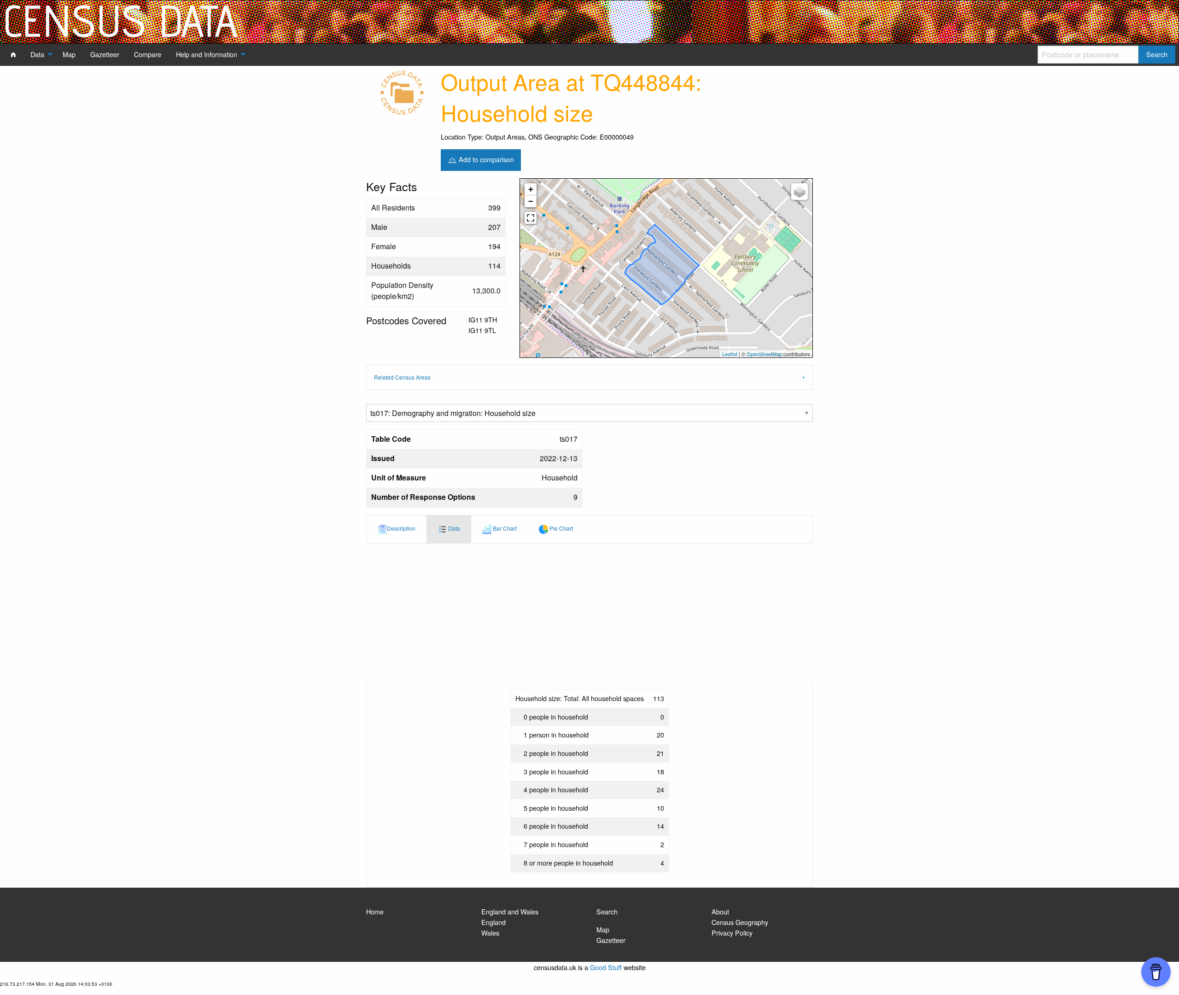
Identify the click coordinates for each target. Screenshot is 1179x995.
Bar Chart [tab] (504, 528)
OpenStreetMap (764, 353)
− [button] (530, 201)
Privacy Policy (732, 932)
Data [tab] (453, 528)
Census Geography (740, 922)
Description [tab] (401, 528)
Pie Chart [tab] (560, 528)
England (493, 922)
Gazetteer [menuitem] (104, 54)
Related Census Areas (402, 377)
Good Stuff (606, 967)
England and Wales (509, 911)
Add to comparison (485, 159)
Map (602, 929)
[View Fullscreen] (531, 218)
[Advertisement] (589, 612)
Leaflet (729, 353)
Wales (490, 932)
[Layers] (799, 191)
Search (607, 911)
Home (375, 911)
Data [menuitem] (37, 54)
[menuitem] (13, 54)
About (720, 911)
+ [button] (530, 189)
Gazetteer (610, 940)
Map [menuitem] (69, 54)
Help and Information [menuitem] (206, 54)
